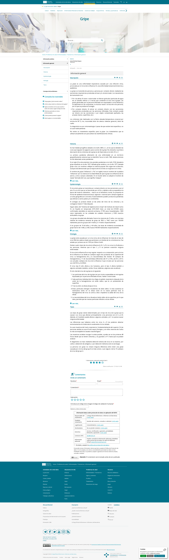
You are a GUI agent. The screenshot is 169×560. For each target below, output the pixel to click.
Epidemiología (47, 76)
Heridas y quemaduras (112, 10)
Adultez (67, 478)
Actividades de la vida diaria (63, 2)
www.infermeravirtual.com (98, 442)
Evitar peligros (47, 490)
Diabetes (52, 10)
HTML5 (44, 540)
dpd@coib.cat (91, 436)
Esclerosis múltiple (90, 10)
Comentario (74, 387)
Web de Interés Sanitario (49, 537)
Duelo (66, 484)
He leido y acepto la (93, 445)
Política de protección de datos (50, 557)
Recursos (98, 2)
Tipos (45, 85)
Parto (66, 499)
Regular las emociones (114, 475)
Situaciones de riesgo (92, 484)
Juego (109, 484)
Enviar (74, 457)
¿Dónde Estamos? (76, 516)
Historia (46, 72)
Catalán (110, 505)
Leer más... (74, 181)
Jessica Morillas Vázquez (75, 61)
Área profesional (107, 2)
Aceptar (143, 556)
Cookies (61, 557)
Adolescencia (68, 475)
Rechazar (150, 556)
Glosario (110, 487)
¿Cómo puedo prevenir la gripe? (52, 115)
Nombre (73, 381)
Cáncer (47, 10)
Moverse (45, 481)
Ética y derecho (112, 481)
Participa (45, 519)
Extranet (81, 557)
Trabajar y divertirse (48, 496)
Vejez (66, 481)
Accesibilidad (75, 519)
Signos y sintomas (91, 475)
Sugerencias (75, 557)
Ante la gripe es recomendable (52, 118)
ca (124, 2)
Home (43, 54)
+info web (90, 417)
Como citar (79, 68)
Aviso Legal (67, 557)
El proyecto (75, 505)
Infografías (46, 510)
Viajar (66, 490)
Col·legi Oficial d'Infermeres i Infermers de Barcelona (86, 522)
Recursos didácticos (113, 472)
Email (110, 381)
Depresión (60, 10)
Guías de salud (47, 513)
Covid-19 (110, 490)
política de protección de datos (99, 445)
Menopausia (68, 487)
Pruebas (88, 478)
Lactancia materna (69, 496)
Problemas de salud (89, 2)
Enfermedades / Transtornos (66, 54)
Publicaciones (75, 513)
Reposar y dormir (47, 487)
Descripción (47, 67)
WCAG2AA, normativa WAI (50, 539)
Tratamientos (89, 481)
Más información (159, 556)
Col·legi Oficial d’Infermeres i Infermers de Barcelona (63, 554)
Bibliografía (72, 68)
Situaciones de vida (77, 2)
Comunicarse (46, 493)
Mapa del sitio (112, 510)
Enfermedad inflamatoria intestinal (73, 10)
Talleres (110, 478)
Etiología (46, 80)
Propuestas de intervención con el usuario (54, 516)
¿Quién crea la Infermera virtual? (80, 510)
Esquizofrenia (100, 10)
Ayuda (110, 508)
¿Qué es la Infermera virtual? (79, 508)
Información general (80, 54)
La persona (46, 472)
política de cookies (155, 553)
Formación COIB (47, 522)
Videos (45, 508)
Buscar (110, 519)
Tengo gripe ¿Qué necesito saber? (53, 101)
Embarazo (67, 493)
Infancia (67, 472)
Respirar (45, 475)
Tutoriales (116, 2)
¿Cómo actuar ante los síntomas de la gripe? (56, 104)
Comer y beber (47, 478)
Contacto (111, 516)
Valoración (74, 397)
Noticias (110, 493)
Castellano (117, 505)
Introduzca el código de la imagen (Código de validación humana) (92, 404)
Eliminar (45, 484)
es (126, 2)
